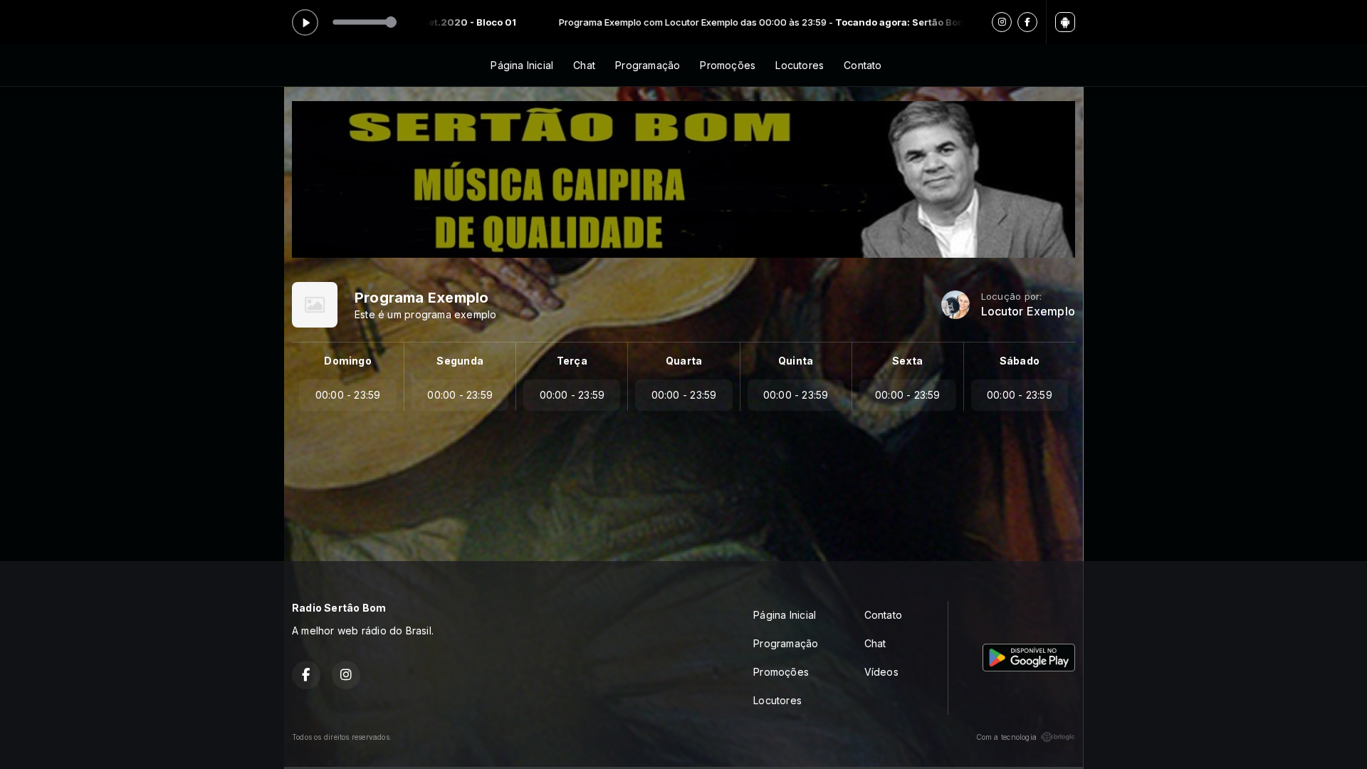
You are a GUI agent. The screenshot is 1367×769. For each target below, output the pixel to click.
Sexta (907, 361)
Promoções (727, 65)
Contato (862, 65)
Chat (584, 65)
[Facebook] (1027, 22)
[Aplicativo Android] (1065, 22)
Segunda (459, 361)
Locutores (799, 65)
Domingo (347, 361)
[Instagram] (1002, 22)
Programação (647, 65)
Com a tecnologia (1006, 737)
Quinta (795, 361)
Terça (572, 361)
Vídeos (881, 672)
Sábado (1019, 361)
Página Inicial (522, 65)
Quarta (684, 361)
